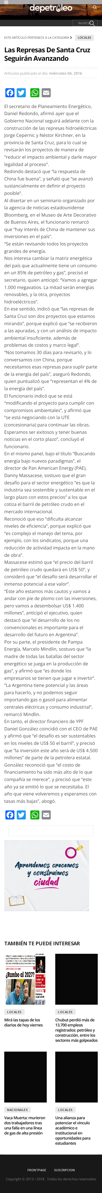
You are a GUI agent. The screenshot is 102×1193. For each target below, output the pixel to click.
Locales (84, 38)
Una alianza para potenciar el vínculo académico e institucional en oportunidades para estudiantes (72, 1130)
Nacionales (17, 1110)
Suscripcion (64, 1170)
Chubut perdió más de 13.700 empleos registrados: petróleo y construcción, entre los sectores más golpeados (76, 1030)
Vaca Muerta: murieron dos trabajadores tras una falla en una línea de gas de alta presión (24, 1125)
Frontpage (36, 1170)
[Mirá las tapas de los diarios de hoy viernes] (25, 979)
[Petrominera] (51, 830)
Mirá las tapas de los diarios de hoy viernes (23, 1022)
